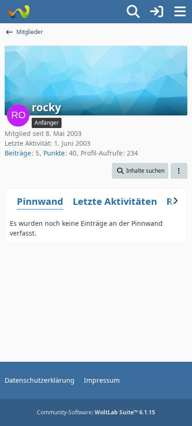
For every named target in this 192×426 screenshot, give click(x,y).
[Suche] (133, 11)
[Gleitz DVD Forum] (17, 11)
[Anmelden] (156, 11)
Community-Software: (96, 412)
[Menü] (180, 11)
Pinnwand (40, 201)
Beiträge (18, 153)
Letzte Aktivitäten (115, 201)
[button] (140, 171)
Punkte (54, 153)
